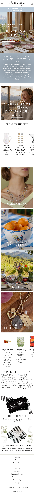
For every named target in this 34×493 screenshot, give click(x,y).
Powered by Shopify (17, 491)
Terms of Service (17, 477)
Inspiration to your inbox (16, 488)
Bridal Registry (17, 483)
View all (17, 128)
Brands (17, 460)
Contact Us (17, 468)
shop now (17, 115)
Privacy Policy (17, 480)
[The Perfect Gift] (17, 405)
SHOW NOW (9, 381)
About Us (17, 457)
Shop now (8, 40)
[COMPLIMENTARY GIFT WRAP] (17, 434)
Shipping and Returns (16, 474)
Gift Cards (17, 471)
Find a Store (17, 463)
